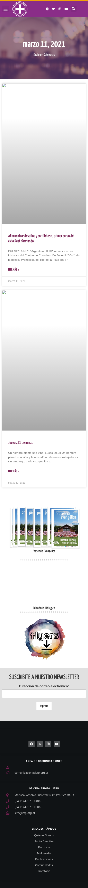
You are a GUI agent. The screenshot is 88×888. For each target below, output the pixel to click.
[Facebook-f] (47, 9)
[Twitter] (54, 9)
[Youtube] (66, 9)
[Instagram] (60, 9)
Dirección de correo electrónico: (44, 686)
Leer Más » (13, 269)
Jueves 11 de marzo (20, 443)
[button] (5, 9)
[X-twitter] (40, 744)
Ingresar (44, 639)
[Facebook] (31, 744)
